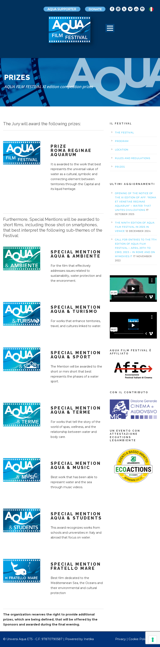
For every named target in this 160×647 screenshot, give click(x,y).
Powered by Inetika (79, 639)
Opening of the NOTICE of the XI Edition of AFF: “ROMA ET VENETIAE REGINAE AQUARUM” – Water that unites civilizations (135, 201)
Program (122, 141)
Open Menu (109, 28)
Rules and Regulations (132, 158)
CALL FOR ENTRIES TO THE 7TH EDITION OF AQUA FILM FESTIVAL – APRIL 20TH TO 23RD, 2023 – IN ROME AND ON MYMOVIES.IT (136, 248)
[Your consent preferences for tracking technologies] (153, 640)
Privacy (120, 639)
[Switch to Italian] (151, 9)
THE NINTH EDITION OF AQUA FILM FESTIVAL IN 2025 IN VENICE (135, 227)
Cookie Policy (138, 639)
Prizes (120, 166)
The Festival (124, 132)
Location (121, 149)
